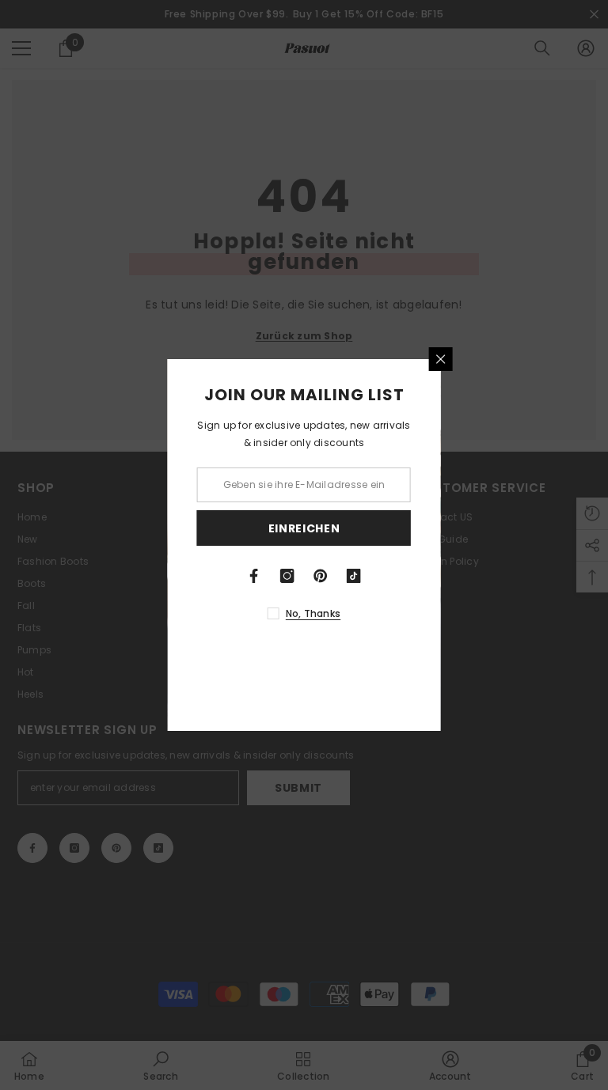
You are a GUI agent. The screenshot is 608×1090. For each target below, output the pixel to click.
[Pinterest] (391, 575)
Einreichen (374, 528)
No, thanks (382, 613)
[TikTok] (424, 575)
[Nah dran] (510, 359)
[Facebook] (324, 575)
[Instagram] (357, 575)
